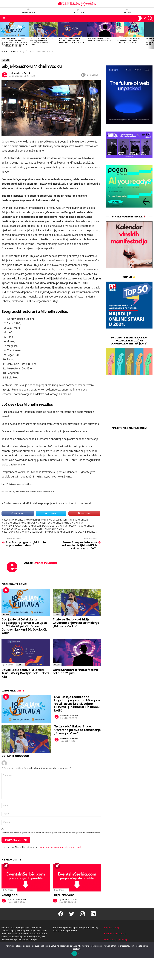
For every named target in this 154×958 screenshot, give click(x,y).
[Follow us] (145, 18)
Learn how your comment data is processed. (60, 847)
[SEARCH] (150, 18)
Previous (1, 35)
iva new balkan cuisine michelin (22, 525)
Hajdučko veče (64, 895)
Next (152, 35)
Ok (74, 953)
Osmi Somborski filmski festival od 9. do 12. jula (99, 39)
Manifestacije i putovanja (116, 939)
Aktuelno (78, 12)
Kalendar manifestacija (115, 933)
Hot (6, 590)
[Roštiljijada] (26, 877)
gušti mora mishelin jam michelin (43, 522)
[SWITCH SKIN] (139, 18)
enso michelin (12, 522)
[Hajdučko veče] (77, 877)
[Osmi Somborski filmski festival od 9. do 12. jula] (101, 29)
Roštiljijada (9, 895)
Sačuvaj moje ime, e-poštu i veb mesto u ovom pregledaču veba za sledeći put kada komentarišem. (51, 833)
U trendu (127, 12)
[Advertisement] (129, 401)
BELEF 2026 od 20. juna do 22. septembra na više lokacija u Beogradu (128, 40)
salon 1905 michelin (58, 531)
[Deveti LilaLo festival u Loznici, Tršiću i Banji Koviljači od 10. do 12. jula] (72, 29)
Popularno (28, 12)
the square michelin (85, 531)
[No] (78, 953)
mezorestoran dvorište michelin (23, 528)
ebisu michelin (79, 519)
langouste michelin (56, 525)
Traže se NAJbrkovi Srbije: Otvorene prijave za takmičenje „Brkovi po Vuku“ (42, 41)
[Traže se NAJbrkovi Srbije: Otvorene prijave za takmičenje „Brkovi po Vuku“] (43, 29)
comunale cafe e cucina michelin (48, 519)
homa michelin (75, 522)
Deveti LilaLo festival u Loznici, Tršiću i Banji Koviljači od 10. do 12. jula (71, 40)
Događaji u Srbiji (111, 927)
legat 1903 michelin (82, 525)
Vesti (6, 614)
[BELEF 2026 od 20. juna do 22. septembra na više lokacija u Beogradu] (130, 29)
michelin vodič (55, 528)
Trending (6, 866)
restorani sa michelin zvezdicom (23, 531)
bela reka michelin (14, 519)
